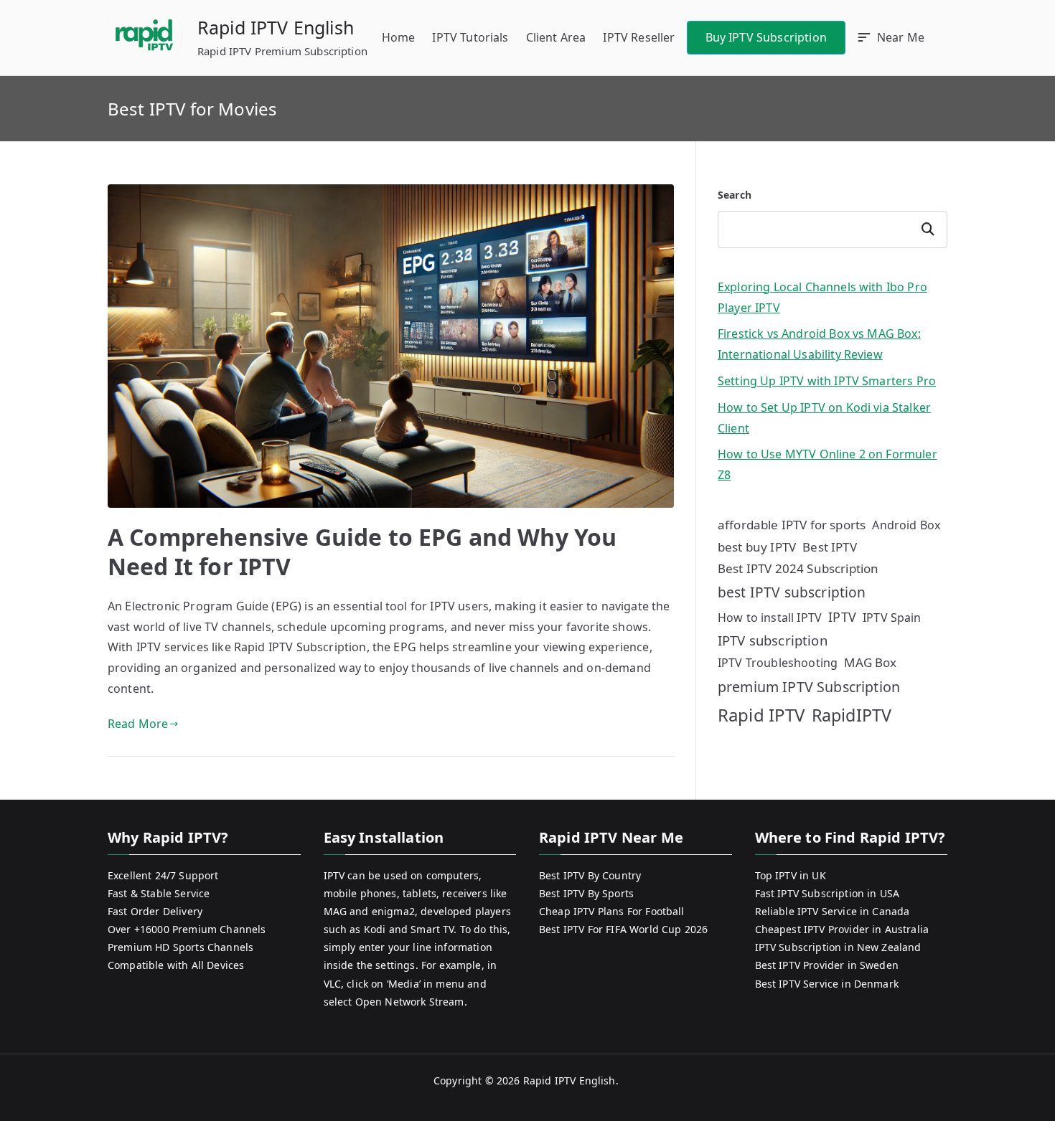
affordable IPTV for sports (792, 524)
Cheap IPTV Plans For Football (612, 911)
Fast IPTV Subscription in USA (827, 893)
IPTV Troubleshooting (778, 663)
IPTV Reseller (639, 37)
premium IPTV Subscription (809, 686)
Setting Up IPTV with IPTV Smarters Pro (827, 381)
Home (399, 37)
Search (734, 195)
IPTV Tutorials (470, 37)
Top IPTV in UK (790, 875)
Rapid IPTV (761, 715)
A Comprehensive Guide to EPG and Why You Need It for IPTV (362, 551)
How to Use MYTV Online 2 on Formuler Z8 (827, 464)
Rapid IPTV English (275, 27)
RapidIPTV (851, 715)
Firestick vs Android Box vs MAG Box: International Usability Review (819, 344)
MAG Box (870, 662)
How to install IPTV (770, 617)
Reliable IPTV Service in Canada (832, 911)
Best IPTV (829, 547)
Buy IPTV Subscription (766, 37)
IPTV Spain (892, 617)
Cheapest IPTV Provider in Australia (842, 929)
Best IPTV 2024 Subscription (798, 568)
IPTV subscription (772, 640)
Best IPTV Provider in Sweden (827, 965)
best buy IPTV (757, 547)
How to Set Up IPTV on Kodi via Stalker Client (824, 417)
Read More (138, 724)
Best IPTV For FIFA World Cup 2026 (623, 929)
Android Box (906, 525)
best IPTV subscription (792, 592)
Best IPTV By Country (590, 875)
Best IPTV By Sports (586, 893)
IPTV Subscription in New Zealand (838, 947)
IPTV (842, 616)
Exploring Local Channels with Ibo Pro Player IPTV (822, 297)
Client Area (556, 37)
